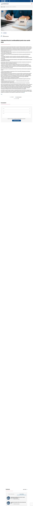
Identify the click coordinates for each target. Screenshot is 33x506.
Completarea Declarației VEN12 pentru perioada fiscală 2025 (18, 502)
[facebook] (15, 98)
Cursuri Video (22, 494)
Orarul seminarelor (11, 494)
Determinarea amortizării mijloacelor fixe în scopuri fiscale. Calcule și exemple (18, 497)
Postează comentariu (16, 120)
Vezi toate (24, 489)
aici (24, 92)
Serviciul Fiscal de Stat (6, 36)
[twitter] (17, 98)
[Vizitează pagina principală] (4, 4)
